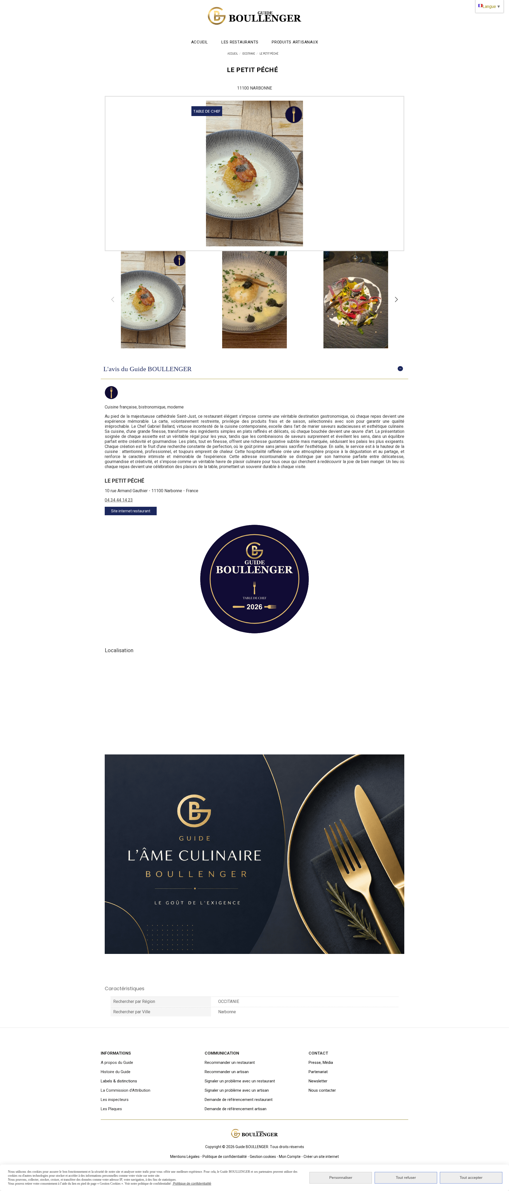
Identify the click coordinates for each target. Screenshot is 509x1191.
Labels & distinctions (119, 1081)
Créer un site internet (321, 1156)
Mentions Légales (185, 1156)
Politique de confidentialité (225, 1156)
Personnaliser (340, 1177)
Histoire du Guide (115, 1071)
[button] (396, 299)
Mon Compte (290, 1156)
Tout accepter (471, 1177)
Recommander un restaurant (230, 1062)
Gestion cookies (263, 1156)
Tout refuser (406, 1177)
